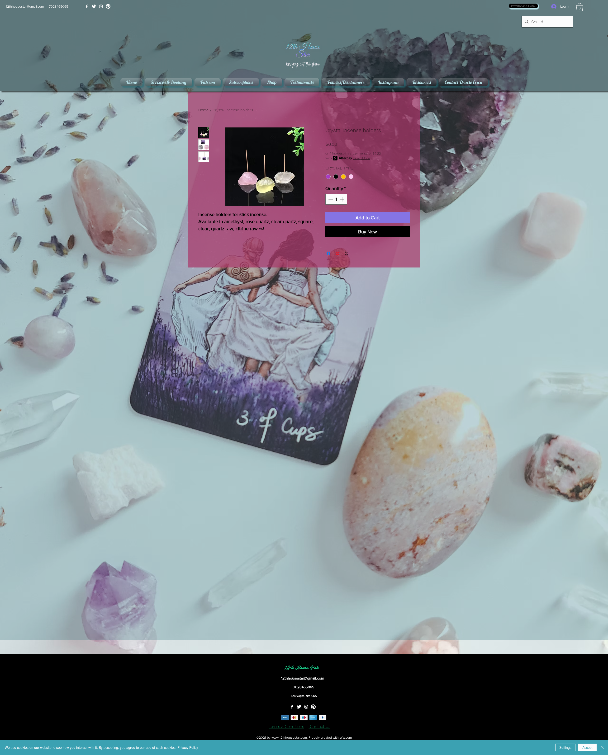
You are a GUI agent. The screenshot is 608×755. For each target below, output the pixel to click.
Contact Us (319, 726)
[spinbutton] (336, 199)
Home (203, 110)
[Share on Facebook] (328, 253)
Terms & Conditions (286, 726)
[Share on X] (346, 253)
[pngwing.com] (108, 6)
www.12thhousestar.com (289, 737)
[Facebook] (86, 6)
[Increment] (342, 199)
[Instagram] (101, 6)
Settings (565, 747)
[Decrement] (330, 199)
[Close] (602, 747)
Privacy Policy (187, 747)
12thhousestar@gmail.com (25, 6)
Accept (587, 747)
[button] (579, 7)
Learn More (361, 158)
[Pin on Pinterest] (337, 253)
